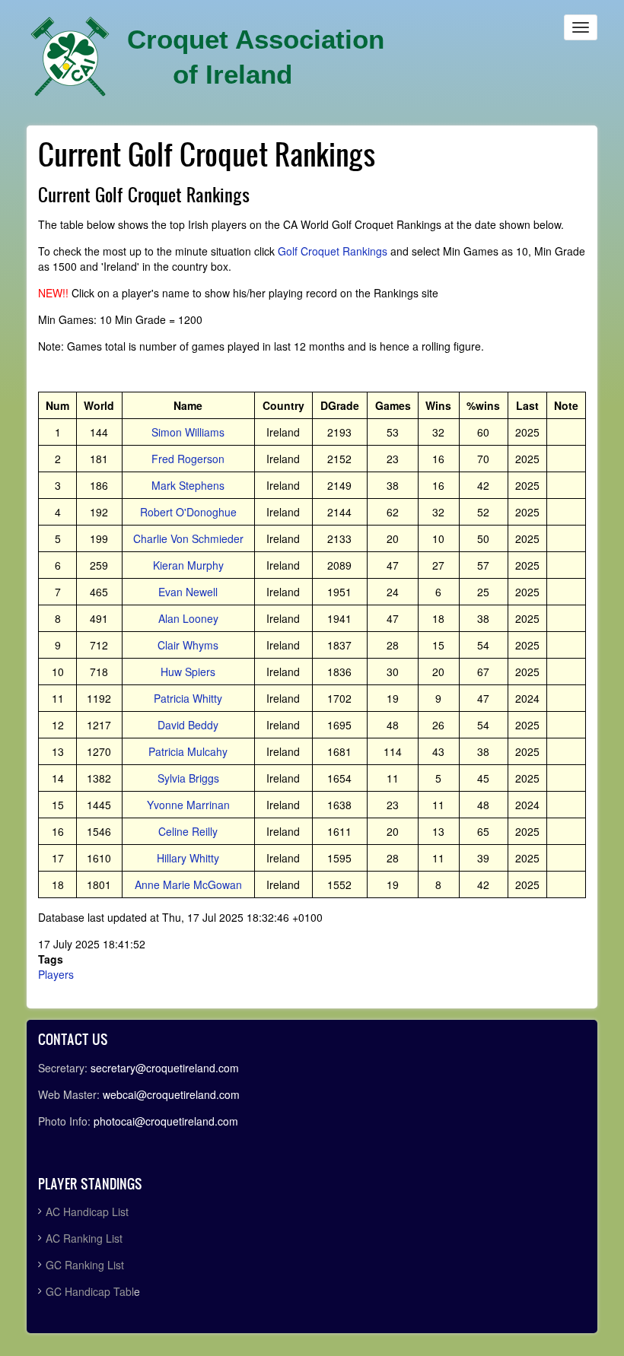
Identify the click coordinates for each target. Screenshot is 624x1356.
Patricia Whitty (188, 698)
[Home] (70, 57)
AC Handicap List (89, 1211)
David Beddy (188, 724)
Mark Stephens (187, 485)
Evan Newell (188, 591)
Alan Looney (188, 618)
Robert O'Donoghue (188, 511)
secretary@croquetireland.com (165, 1067)
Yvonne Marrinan (188, 804)
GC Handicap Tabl (90, 1291)
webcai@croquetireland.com (171, 1094)
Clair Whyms (188, 645)
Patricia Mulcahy (188, 751)
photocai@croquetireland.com (166, 1121)
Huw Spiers (188, 671)
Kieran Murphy (188, 565)
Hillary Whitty (188, 857)
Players (56, 974)
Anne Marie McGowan (188, 884)
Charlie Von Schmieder (188, 538)
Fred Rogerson (187, 458)
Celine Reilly (188, 831)
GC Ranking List (85, 1264)
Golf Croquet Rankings (332, 251)
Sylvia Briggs (188, 778)
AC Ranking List (84, 1238)
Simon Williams (187, 432)
